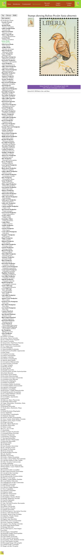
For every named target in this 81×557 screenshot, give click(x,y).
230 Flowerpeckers (7, 508)
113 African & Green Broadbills (12, 351)
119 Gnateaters (8, 358)
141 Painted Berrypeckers (10, 392)
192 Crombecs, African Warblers (13, 459)
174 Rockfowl (7, 435)
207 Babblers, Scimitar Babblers (11, 479)
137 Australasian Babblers (11, 385)
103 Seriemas (7, 336)
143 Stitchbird (7, 395)
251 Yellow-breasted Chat (9, 538)
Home (9, 4)
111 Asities (6, 347)
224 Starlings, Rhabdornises (10, 498)
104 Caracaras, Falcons (9, 338)
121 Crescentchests (9, 362)
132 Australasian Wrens (9, 379)
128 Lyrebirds (6, 373)
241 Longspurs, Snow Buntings (11, 524)
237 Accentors (7, 517)
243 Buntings (7, 527)
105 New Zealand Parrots (9, 339)
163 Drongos (6, 422)
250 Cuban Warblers (8, 536)
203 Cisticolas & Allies (9, 473)
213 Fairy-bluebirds (7, 486)
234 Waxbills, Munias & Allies (11, 514)
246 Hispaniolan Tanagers (11, 533)
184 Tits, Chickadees (7, 447)
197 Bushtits (6, 463)
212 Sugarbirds (8, 484)
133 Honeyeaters (8, 381)
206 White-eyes (7, 478)
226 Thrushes (6, 501)
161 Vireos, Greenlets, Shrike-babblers (13, 419)
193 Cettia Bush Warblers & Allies (11, 460)
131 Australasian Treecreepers (11, 378)
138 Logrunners (8, 387)
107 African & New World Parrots (11, 343)
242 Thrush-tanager (9, 525)
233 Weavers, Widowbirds (9, 512)
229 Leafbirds (7, 506)
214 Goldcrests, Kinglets (9, 487)
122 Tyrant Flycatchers (9, 363)
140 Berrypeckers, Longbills (12, 390)
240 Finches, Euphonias (9, 522)
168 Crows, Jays (7, 428)
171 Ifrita (4, 430)
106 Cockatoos (7, 341)
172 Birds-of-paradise (9, 432)
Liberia (29, 91)
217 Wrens (6, 489)
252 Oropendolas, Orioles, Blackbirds (12, 539)
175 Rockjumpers (8, 436)
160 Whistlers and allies (10, 417)
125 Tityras (5, 368)
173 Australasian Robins (9, 433)
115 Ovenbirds (7, 354)
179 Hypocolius (7, 441)
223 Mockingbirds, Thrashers (10, 497)
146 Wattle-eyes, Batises (10, 400)
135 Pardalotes (7, 382)
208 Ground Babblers (9, 481)
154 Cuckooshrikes (9, 414)
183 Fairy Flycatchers (9, 446)
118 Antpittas (7, 357)
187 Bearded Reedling (8, 452)
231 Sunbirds (7, 509)
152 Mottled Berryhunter (10, 411)
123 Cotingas (6, 365)
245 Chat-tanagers (9, 532)
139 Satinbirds (8, 389)
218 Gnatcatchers (8, 490)
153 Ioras (6, 412)
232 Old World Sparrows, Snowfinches (13, 511)
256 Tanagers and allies (9, 546)
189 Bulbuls (7, 455)
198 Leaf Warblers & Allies (11, 465)
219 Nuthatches (6, 492)
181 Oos (5, 444)
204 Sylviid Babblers (8, 474)
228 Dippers (6, 505)
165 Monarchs (7, 425)
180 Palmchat (5, 443)
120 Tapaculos (8, 360)
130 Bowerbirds (9, 376)
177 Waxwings (7, 438)
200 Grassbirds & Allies (10, 470)
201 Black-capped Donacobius (11, 471)
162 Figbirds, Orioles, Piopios (10, 420)
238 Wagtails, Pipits (8, 519)
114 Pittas (4, 352)
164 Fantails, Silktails (9, 424)
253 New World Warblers (9, 541)
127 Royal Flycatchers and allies (13, 371)
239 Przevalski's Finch (10, 520)
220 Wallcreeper (8, 493)
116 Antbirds (8, 355)
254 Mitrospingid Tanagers (11, 543)
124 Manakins (6, 366)
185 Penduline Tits (7, 449)
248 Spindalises (7, 535)
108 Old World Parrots (9, 344)
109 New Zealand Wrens (10, 346)
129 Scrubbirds (8, 374)
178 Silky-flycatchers (9, 439)
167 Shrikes (5, 427)
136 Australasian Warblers (10, 384)
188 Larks (5, 454)
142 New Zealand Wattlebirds (10, 393)
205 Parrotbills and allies (11, 476)
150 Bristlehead (7, 406)
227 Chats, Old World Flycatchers (12, 503)
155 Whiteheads (7, 416)
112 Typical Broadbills (9, 349)
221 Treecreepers (7, 495)
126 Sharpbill (7, 370)
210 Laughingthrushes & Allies (12, 482)
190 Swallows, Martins (9, 457)
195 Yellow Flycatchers (10, 462)
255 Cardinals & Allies (9, 544)
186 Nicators (6, 451)
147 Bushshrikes (8, 401)
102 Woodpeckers (6, 20)
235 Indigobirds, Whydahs (9, 516)
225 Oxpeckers (7, 500)
